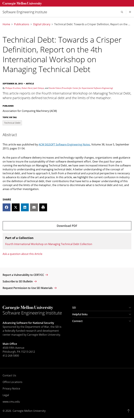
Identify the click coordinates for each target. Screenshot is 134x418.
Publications (21, 24)
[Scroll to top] (129, 411)
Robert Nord (27, 88)
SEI (74, 307)
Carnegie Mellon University (29, 411)
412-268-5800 (11, 355)
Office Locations (12, 382)
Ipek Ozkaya (38, 88)
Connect (77, 321)
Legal (6, 395)
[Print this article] (43, 207)
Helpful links (80, 314)
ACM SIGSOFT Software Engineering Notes (64, 144)
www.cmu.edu (11, 401)
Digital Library (41, 24)
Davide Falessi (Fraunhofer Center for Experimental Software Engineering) (81, 88)
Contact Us (9, 375)
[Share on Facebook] (6, 207)
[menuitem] (26, 12)
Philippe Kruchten (13, 88)
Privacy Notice (11, 388)
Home (6, 24)
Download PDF (67, 226)
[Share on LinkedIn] (25, 207)
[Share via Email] (34, 207)
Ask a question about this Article (22, 254)
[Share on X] (16, 207)
